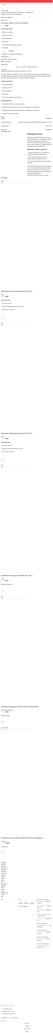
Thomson (3, 862)
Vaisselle (3, 885)
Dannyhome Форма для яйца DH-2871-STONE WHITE (20, 707)
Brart (2, 882)
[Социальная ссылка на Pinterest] (12, 65)
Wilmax (3, 894)
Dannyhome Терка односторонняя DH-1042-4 (16, 575)
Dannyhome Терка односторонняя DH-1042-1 (16, 291)
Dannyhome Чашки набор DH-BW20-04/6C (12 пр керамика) (22, 838)
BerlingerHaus (4, 892)
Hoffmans (3, 866)
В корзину (11, 51)
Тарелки (15, 59)
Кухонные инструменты (7, 710)
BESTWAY (3, 869)
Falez (2, 880)
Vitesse (3, 891)
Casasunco (4, 871)
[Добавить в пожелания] (2, 313)
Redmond (3, 875)
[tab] (18, 67)
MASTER (3, 864)
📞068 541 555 (42, 916)
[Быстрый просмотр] (2, 320)
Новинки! (9, 59)
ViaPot (2, 876)
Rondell (3, 878)
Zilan (2, 896)
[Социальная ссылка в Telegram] (5, 1)
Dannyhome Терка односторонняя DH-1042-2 (16, 433)
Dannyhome (8, 61)
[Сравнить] (2, 288)
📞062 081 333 (41, 947)
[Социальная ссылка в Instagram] (3, 1)
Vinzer (2, 889)
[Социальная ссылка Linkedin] (14, 65)
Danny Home (4, 20)
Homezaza (3, 873)
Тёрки (2, 294)
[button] (2, 317)
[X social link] (10, 65)
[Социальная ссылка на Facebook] (2, 1)
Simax (2, 887)
